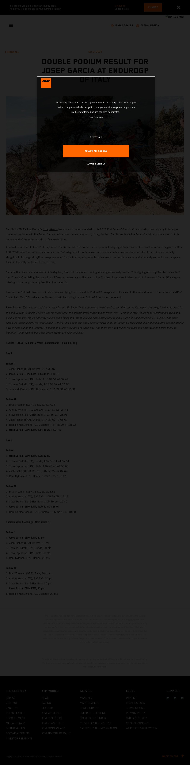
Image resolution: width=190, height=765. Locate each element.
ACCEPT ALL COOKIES (96, 151)
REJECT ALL (96, 137)
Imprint (101, 117)
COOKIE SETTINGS (96, 164)
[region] (96, 124)
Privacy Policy (93, 117)
